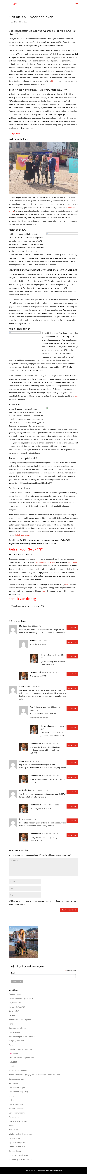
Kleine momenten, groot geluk (21, 998)
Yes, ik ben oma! (15, 1002)
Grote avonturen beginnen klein (21, 1058)
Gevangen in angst (16, 1079)
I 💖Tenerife (13, 1053)
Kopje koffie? (14, 1011)
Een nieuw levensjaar (17, 1087)
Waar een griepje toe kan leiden (21, 1159)
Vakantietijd (13, 1130)
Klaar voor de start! (16, 1104)
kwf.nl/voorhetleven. (23, 535)
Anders (11, 1125)
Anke (21, 686)
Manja (22, 626)
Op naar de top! (15, 1151)
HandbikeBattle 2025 (17, 1147)
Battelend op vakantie (17, 1028)
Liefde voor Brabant (17, 1113)
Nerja (11, 1024)
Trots (11, 1045)
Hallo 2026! (13, 1062)
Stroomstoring (14, 1083)
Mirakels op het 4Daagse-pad (20, 1134)
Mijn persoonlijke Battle (18, 1142)
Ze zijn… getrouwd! (16, 1041)
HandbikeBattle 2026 (17, 1007)
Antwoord (72, 627)
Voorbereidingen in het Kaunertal (22, 1036)
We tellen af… (14, 1015)
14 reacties (23, 22)
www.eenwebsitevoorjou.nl (54, 1170)
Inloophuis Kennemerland (44, 562)
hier (52, 81)
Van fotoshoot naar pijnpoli (20, 1019)
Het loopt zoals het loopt (19, 1070)
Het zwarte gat (14, 1138)
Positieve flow (14, 1032)
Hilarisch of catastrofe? (18, 1121)
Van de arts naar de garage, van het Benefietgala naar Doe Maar (34, 1075)
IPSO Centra (72, 562)
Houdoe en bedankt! (17, 1108)
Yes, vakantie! (14, 1117)
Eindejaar (12, 1066)
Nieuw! (11, 1096)
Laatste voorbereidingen (18, 1155)
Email (13, 973)
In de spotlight (14, 1100)
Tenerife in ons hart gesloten (20, 1049)
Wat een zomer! (15, 994)
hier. (43, 591)
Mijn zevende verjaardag (18, 1091)
